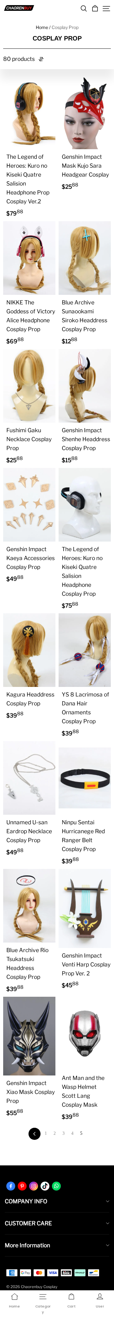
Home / (43, 27)
